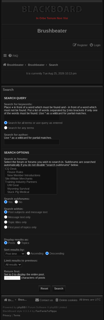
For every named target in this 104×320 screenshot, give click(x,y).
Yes (10, 201)
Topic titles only (17, 222)
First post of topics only (22, 227)
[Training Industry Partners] (31, 182)
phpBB (21, 307)
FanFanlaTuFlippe (46, 311)
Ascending (36, 253)
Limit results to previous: (21, 260)
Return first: (12, 271)
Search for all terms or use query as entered (34, 122)
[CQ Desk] (31, 168)
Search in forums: (16, 158)
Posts (11, 242)
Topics (24, 242)
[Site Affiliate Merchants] (31, 178)
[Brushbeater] (52, 8)
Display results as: (16, 239)
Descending (56, 253)
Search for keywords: (18, 104)
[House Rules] (31, 172)
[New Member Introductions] (31, 175)
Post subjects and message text (27, 212)
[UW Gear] (31, 185)
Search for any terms (20, 127)
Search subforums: (17, 198)
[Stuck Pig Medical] (31, 192)
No (20, 201)
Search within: (13, 208)
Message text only (19, 217)
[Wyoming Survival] (31, 188)
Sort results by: (14, 249)
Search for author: (16, 134)
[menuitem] (94, 45)
